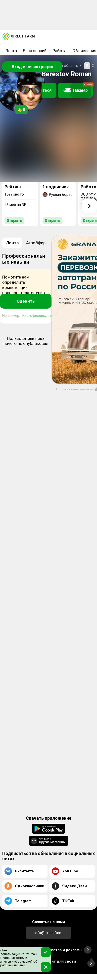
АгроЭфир (36, 242)
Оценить (26, 301)
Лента (11, 50)
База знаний (35, 50)
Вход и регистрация (32, 66)
